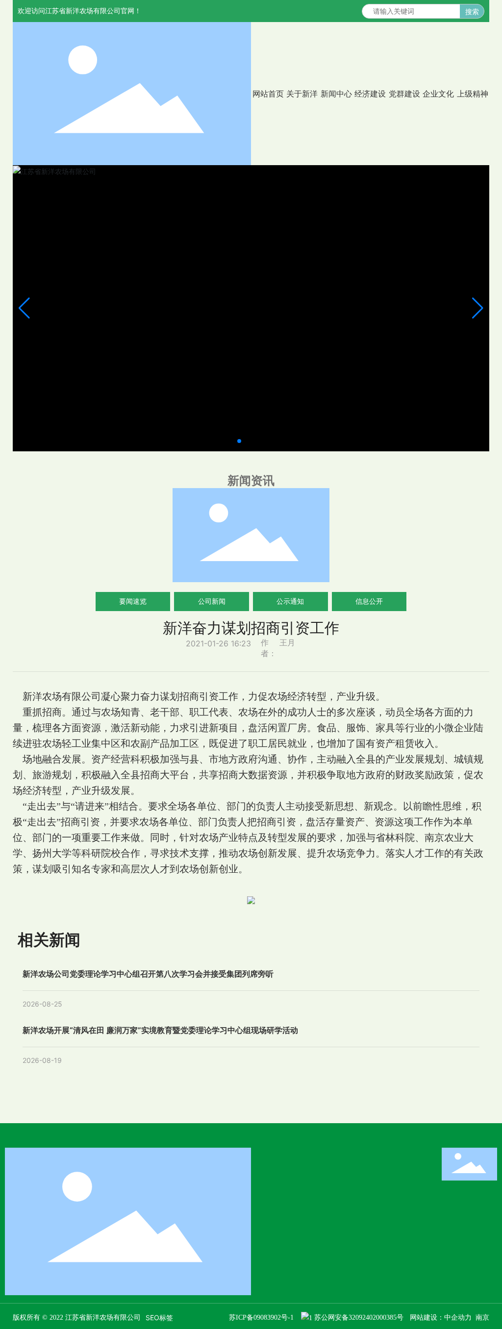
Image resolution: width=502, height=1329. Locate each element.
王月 (287, 642)
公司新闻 (212, 601)
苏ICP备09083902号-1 (261, 1317)
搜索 (472, 11)
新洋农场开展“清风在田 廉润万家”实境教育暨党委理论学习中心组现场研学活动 (160, 1030)
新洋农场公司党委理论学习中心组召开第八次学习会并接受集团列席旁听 (148, 974)
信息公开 (369, 601)
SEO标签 (159, 1317)
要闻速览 (133, 601)
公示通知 (290, 601)
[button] (239, 441)
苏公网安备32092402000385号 (358, 1317)
